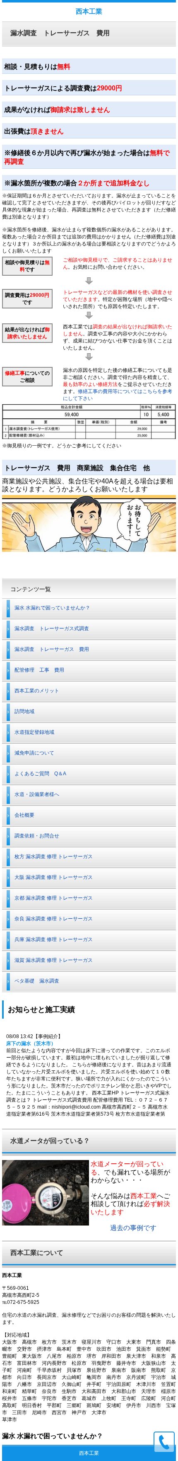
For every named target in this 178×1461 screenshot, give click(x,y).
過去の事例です (133, 1227)
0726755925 (164, 1442)
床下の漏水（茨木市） (31, 1043)
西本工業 (89, 11)
